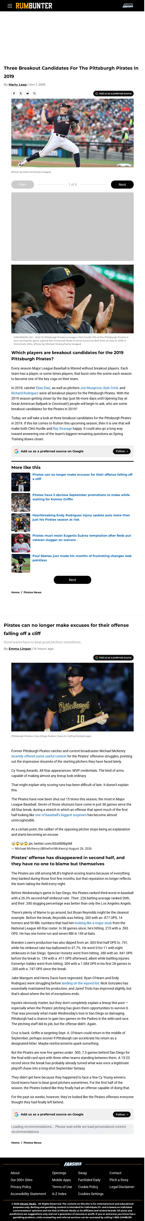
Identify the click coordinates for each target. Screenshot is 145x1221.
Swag (82, 1173)
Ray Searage (62, 428)
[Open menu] (10, 5)
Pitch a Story (119, 1180)
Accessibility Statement (28, 1194)
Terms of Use (62, 1187)
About (15, 1173)
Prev (22, 185)
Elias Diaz (43, 388)
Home (15, 592)
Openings (59, 1173)
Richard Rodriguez (25, 393)
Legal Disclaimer (122, 1187)
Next (122, 185)
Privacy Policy (21, 1187)
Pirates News (32, 592)
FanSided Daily (89, 1180)
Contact (115, 1173)
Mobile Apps (61, 1180)
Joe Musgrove (91, 388)
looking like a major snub (94, 923)
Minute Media (28, 1203)
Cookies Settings (90, 1194)
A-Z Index (59, 1194)
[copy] (34, 93)
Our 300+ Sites (21, 1180)
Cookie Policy (88, 1187)
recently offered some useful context (38, 756)
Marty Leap (18, 84)
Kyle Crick (110, 388)
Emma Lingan (20, 648)
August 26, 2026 (80, 848)
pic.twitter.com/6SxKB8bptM (50, 843)
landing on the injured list (80, 983)
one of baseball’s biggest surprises (61, 815)
